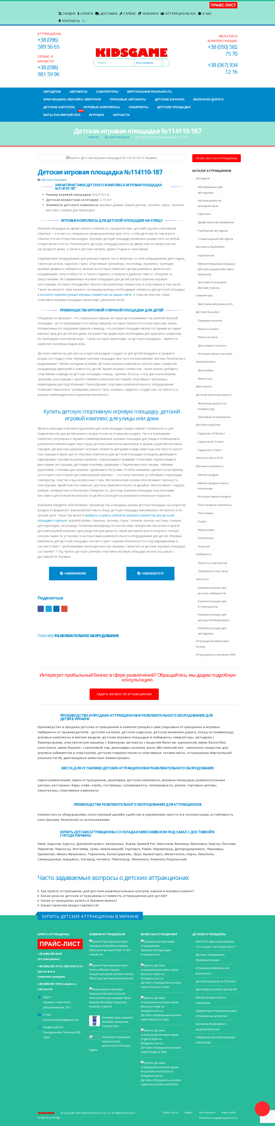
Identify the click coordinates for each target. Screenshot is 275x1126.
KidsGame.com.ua (99, 1112)
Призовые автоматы (128, 99)
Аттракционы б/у (181, 13)
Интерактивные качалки (215, 354)
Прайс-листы (170, 1112)
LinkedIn (56, 609)
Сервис (130, 13)
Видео (188, 1112)
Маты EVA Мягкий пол (63, 114)
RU (84, 21)
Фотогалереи (207, 1112)
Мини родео (206, 530)
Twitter (49, 609)
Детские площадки (174, 107)
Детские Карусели (59, 107)
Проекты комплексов (212, 563)
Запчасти (121, 115)
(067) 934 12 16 (72, 966)
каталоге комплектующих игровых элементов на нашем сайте (86, 295)
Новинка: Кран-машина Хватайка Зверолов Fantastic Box (117, 1022)
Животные (205, 378)
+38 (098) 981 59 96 (48, 70)
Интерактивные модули (214, 496)
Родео (202, 521)
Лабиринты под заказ (213, 571)
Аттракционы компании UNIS (216, 654)
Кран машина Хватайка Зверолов (72, 99)
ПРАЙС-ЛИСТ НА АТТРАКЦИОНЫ (216, 158)
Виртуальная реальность (149, 91)
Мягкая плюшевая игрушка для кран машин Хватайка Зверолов (216, 269)
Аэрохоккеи (206, 255)
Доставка (108, 13)
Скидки (68, 13)
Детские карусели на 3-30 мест (216, 981)
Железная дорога (208, 99)
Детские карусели (208, 425)
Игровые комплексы (209, 466)
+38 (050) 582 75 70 (222, 50)
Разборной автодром (213, 231)
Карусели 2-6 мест (210, 450)
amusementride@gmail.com (61, 1020)
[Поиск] (165, 62)
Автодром (52, 91)
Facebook (41, 609)
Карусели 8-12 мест (211, 442)
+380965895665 (74, 573)
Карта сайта (229, 1112)
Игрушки (96, 115)
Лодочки (204, 546)
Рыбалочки (205, 538)
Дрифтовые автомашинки (216, 222)
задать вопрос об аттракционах (124, 694)
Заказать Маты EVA (209, 458)
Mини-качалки (208, 337)
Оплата (87, 13)
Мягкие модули (208, 475)
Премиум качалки (210, 320)
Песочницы (206, 513)
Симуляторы (107, 91)
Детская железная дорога (213, 395)
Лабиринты (138, 107)
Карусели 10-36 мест (211, 433)
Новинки (150, 13)
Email (64, 609)
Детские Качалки (169, 99)
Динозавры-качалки (212, 345)
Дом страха (203, 386)
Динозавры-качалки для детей (216, 989)
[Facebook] (41, 9)
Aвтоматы (78, 91)
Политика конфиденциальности (218, 1117)
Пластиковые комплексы (215, 505)
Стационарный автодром (215, 239)
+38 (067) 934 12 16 (222, 68)
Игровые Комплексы (102, 107)
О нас (207, 13)
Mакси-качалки (208, 329)
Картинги (204, 214)
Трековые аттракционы (214, 417)
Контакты (70, 21)
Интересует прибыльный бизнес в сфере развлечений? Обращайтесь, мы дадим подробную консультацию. (138, 677)
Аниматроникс (206, 362)
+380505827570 (151, 573)
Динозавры (206, 370)
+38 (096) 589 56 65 (48, 43)
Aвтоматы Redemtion (210, 247)
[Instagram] (41, 16)
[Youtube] (48, 9)
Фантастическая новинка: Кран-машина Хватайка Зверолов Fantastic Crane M (110, 1002)
